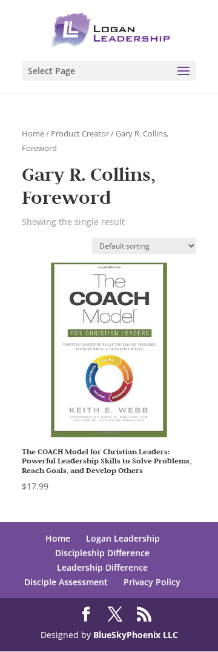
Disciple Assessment (66, 582)
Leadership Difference (102, 567)
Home (33, 133)
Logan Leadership (123, 538)
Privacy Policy (152, 582)
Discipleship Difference (102, 553)
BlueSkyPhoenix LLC (135, 634)
